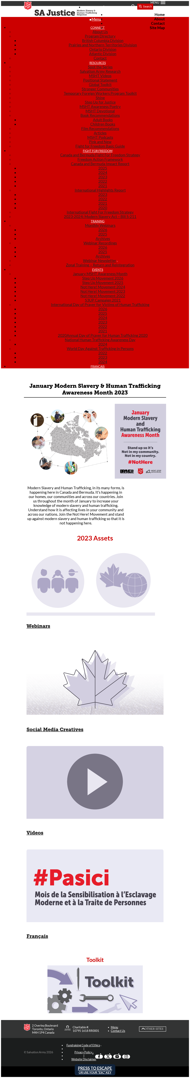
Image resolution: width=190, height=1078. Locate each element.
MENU (154, 2)
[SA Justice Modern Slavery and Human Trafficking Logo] (66, 13)
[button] (114, 1027)
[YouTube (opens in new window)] (117, 1057)
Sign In (110, 7)
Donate (123, 7)
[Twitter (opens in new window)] (108, 1057)
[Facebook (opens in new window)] (99, 1057)
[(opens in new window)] (67, 1028)
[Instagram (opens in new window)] (126, 1057)
